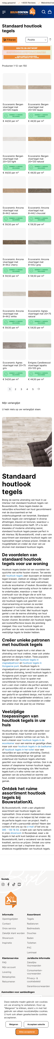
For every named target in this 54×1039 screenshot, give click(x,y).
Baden (30, 938)
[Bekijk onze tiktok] (14, 884)
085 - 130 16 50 (10, 829)
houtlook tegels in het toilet (19, 749)
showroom (15, 833)
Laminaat (32, 952)
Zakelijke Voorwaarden (34, 964)
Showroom (8, 938)
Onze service (9, 928)
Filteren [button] (11, 39)
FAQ (4, 962)
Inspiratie (7, 942)
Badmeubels (33, 928)
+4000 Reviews (24, 3)
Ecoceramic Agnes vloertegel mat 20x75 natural (39, 314)
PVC (29, 947)
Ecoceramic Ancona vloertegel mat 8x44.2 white (13, 314)
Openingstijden (10, 918)
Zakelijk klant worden (13, 933)
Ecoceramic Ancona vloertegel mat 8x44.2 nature (13, 210)
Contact (6, 923)
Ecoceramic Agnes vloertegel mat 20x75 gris (14, 365)
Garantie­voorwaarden (38, 986)
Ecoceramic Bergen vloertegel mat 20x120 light (13, 159)
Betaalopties (8, 976)
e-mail (30, 826)
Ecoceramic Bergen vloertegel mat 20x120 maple (13, 107)
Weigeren (13, 1024)
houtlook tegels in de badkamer (35, 746)
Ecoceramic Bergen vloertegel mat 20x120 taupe (38, 107)
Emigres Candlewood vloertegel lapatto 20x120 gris (39, 365)
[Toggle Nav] (4, 12)
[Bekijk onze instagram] (3, 884)
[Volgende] (38, 388)
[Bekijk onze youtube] (19, 884)
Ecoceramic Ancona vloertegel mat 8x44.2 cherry (13, 262)
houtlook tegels (14, 575)
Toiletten (31, 942)
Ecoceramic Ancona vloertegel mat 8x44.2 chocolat (38, 210)
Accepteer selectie (36, 1024)
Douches (31, 933)
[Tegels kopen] (22, 12)
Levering (6, 972)
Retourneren (8, 981)
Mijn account (9, 967)
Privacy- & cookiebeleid (33, 980)
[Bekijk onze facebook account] (8, 884)
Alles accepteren (27, 1032)
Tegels (30, 918)
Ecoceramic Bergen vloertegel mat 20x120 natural (38, 159)
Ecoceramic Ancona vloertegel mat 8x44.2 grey (38, 262)
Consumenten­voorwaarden (34, 972)
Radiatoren (32, 923)
